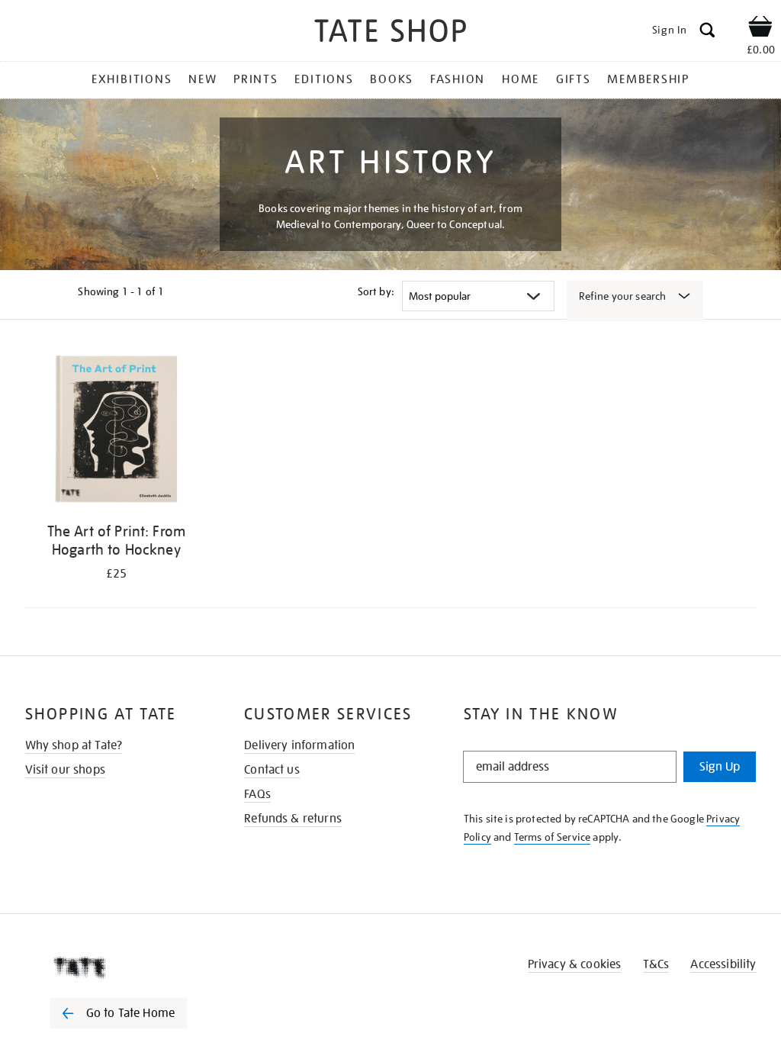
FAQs (257, 794)
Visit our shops (65, 769)
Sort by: (376, 291)
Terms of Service (552, 837)
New (202, 79)
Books (391, 79)
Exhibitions (132, 79)
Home (520, 79)
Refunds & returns (293, 818)
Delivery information (299, 745)
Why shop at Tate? (74, 745)
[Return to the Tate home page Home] (390, 33)
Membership (648, 79)
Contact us (272, 769)
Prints (255, 79)
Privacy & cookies (575, 964)
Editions (323, 79)
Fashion (457, 79)
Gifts (573, 79)
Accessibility (723, 964)
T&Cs (656, 964)
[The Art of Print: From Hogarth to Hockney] (117, 431)
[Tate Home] (129, 967)
